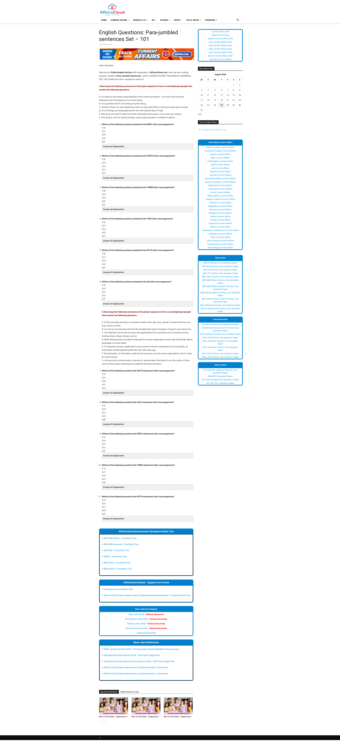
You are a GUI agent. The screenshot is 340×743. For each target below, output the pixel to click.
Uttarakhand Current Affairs (220, 244)
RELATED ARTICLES (109, 692)
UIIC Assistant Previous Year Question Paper (220, 334)
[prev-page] (100, 722)
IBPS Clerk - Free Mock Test (117, 562)
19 (215, 100)
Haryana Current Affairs (220, 175)
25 (208, 105)
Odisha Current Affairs (220, 216)
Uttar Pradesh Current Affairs (220, 240)
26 (215, 105)
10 (202, 95)
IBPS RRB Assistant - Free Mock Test (121, 544)
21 (228, 100)
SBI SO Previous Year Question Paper (220, 269)
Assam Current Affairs (220, 154)
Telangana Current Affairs (220, 233)
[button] (238, 20)
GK (153, 20)
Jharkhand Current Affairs (220, 185)
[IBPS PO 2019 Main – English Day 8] (178, 705)
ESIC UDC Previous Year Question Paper (220, 353)
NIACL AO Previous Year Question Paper (220, 357)
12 (215, 95)
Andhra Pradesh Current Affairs (220, 147)
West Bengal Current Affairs (220, 247)
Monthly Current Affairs (220, 59)
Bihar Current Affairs (220, 157)
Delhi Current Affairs (220, 164)
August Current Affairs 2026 (220, 38)
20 (222, 100)
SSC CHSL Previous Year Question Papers (220, 379)
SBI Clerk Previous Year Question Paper (220, 266)
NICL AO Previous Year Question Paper (220, 337)
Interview (210, 20)
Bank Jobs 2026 (146, 614)
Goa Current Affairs (220, 168)
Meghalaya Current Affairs (220, 206)
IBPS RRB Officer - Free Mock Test (120, 538)
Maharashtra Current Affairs (220, 195)
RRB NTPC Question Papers (220, 376)
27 (222, 105)
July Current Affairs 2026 (220, 42)
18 (208, 100)
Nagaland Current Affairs (220, 213)
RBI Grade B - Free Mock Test (118, 568)
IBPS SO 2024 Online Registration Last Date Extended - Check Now (136, 667)
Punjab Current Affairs (220, 220)
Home (104, 20)
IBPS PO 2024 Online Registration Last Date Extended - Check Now (136, 673)
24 (202, 105)
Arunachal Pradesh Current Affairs (220, 151)
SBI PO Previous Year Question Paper (220, 263)
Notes (177, 20)
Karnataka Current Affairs (220, 189)
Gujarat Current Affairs (220, 171)
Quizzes (164, 20)
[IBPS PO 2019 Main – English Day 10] (114, 705)
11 (208, 95)
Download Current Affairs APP (118, 589)
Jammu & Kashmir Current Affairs (220, 182)
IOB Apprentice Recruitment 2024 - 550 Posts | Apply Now (132, 655)
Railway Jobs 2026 (146, 623)
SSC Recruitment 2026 (146, 628)
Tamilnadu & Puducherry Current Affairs (220, 230)
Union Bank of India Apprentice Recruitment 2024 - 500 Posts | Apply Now (139, 661)
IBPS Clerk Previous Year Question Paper (220, 276)
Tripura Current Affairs (220, 237)
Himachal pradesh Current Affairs (220, 178)
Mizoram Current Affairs (220, 209)
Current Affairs (118, 20)
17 (202, 100)
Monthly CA (139, 20)
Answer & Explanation (113, 146)
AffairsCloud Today (220, 35)
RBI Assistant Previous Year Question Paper (220, 305)
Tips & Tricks (192, 20)
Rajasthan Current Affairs (220, 223)
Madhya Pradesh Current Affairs (220, 199)
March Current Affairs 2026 (220, 55)
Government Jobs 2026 (146, 619)
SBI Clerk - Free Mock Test (116, 550)
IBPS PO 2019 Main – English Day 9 (145, 717)
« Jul (200, 114)
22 (234, 100)
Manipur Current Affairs (220, 202)
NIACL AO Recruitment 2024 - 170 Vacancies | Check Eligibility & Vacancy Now (141, 649)
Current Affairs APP (220, 31)
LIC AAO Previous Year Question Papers (220, 324)
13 (222, 95)
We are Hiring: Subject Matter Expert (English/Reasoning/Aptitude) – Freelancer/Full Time (147, 595)
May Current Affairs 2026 (220, 49)
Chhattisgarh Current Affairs (220, 161)
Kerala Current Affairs (220, 192)
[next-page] (105, 722)
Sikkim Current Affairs (220, 227)
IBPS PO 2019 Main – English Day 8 (177, 717)
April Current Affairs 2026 (220, 52)
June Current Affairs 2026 (220, 45)
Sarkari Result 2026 (146, 633)
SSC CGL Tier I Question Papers (220, 383)
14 (228, 95)
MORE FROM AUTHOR (129, 692)
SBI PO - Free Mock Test (115, 556)
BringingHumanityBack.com (214, 129)
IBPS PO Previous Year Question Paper (220, 273)
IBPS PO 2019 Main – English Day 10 (113, 717)
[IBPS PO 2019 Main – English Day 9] (146, 705)
